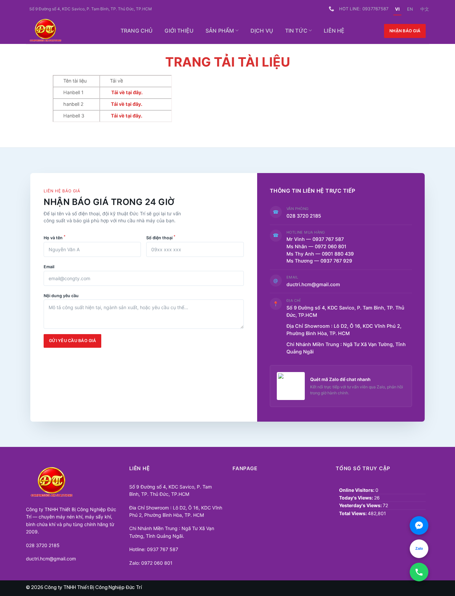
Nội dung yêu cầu (61, 295)
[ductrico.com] (66, 31)
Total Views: (353, 513)
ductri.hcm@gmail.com (313, 285)
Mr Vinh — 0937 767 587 (315, 239)
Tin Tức (296, 30)
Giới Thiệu (179, 30)
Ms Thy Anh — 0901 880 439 (322, 254)
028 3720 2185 (303, 216)
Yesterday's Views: (361, 505)
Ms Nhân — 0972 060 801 (316, 247)
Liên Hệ (334, 30)
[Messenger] (419, 525)
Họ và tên (55, 237)
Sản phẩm (220, 30)
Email (49, 266)
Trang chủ (137, 30)
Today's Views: (356, 497)
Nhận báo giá (404, 30)
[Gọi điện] (419, 572)
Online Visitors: (357, 490)
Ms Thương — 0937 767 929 (319, 261)
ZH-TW (424, 9)
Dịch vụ (261, 30)
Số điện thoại (161, 237)
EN (410, 9)
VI (397, 9)
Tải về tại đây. (126, 115)
